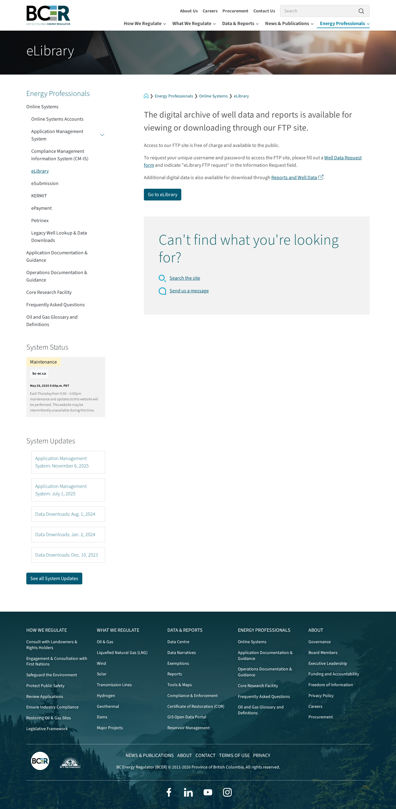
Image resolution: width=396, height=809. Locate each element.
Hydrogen (106, 696)
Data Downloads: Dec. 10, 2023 (66, 555)
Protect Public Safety (45, 686)
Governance (319, 642)
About (315, 630)
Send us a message (189, 290)
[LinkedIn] (188, 792)
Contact (206, 755)
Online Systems (213, 96)
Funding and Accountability (333, 674)
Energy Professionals (342, 23)
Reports (174, 674)
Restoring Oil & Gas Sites (48, 718)
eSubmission (44, 183)
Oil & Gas (105, 642)
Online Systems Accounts (57, 119)
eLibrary (241, 96)
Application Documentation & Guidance (57, 256)
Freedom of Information (330, 685)
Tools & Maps (179, 685)
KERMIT (39, 195)
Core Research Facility (48, 292)
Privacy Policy (321, 696)
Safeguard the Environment (51, 675)
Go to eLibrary (162, 194)
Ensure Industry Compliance (52, 707)
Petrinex (40, 220)
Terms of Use (234, 755)
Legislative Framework (47, 729)
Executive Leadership (327, 664)
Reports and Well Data (294, 177)
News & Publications (287, 23)
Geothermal (108, 707)
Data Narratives (181, 653)
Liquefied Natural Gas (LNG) (122, 653)
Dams (102, 717)
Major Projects (110, 728)
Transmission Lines (114, 685)
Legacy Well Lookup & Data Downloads (59, 237)
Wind (101, 664)
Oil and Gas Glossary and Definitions (52, 321)
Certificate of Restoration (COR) (195, 707)
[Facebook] (169, 792)
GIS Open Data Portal (186, 717)
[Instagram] (227, 792)
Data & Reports (238, 23)
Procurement (235, 11)
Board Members (323, 653)
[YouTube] (208, 792)
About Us (189, 11)
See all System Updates (54, 578)
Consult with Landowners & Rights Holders (51, 645)
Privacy (261, 755)
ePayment (41, 208)
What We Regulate (191, 23)
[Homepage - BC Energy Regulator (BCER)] (48, 15)
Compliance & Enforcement (192, 696)
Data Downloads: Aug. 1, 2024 (65, 514)
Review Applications (44, 697)
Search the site (185, 278)
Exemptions (178, 664)
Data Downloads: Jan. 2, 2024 (65, 534)
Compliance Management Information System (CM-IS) (59, 155)
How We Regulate (142, 23)
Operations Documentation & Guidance (56, 276)
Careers (210, 11)
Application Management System (57, 135)
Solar (101, 674)
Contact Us (264, 11)
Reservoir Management (188, 728)
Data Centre (178, 642)
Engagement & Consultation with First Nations (56, 662)
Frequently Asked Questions (55, 304)
